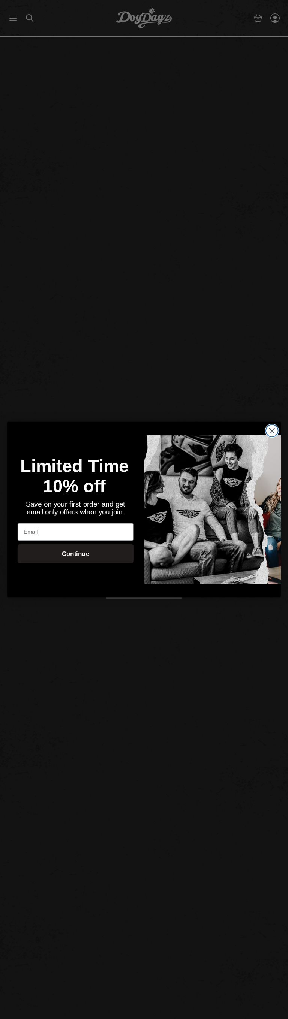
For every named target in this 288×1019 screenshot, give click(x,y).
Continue (75, 553)
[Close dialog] (272, 430)
